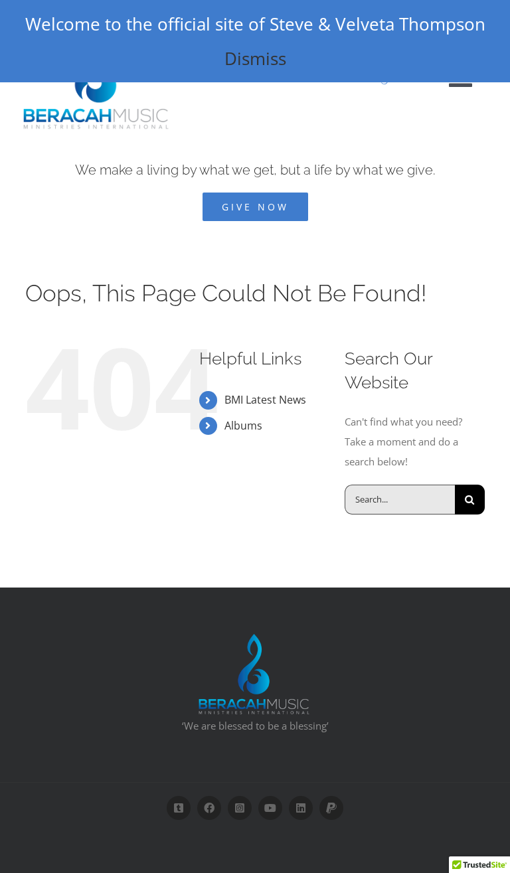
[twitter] (179, 808)
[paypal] (331, 808)
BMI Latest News (265, 399)
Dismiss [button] (255, 58)
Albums (243, 425)
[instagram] (240, 808)
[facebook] (209, 808)
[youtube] (270, 808)
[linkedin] (301, 808)
